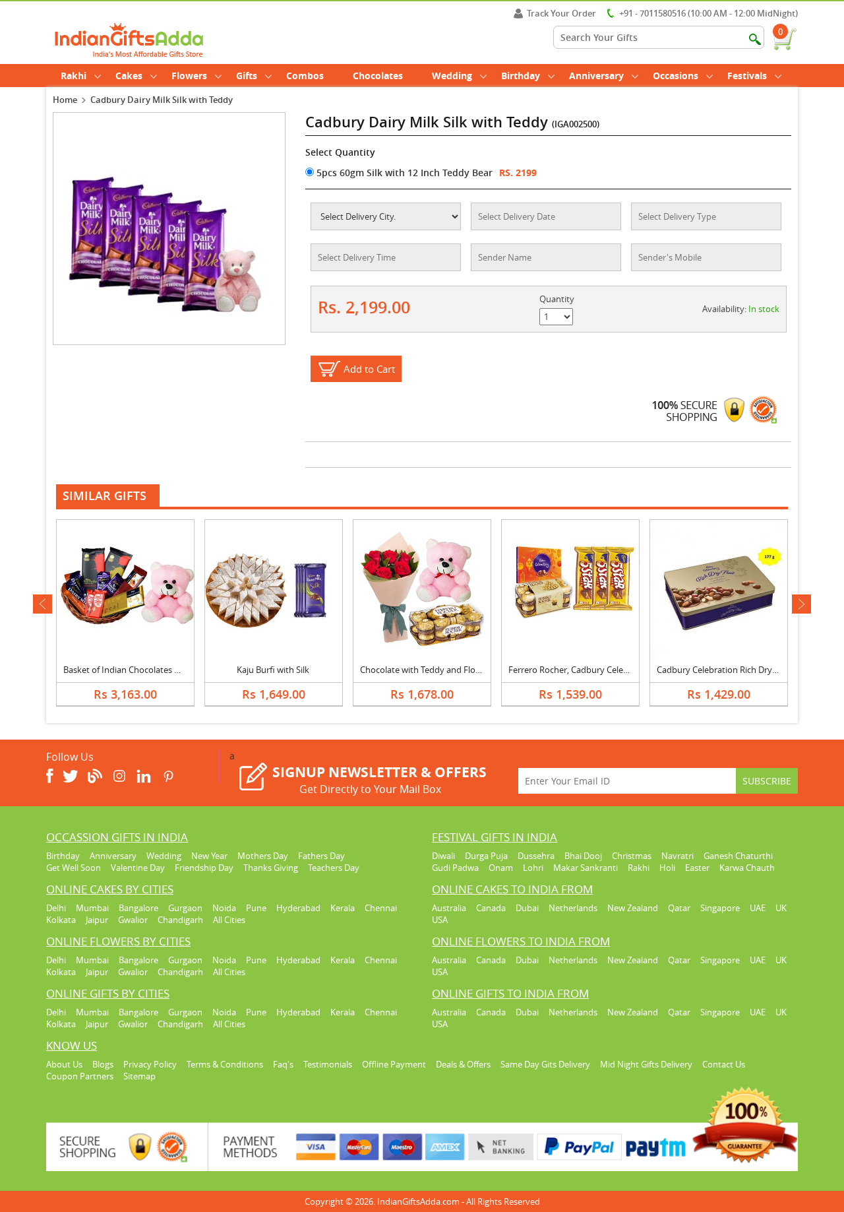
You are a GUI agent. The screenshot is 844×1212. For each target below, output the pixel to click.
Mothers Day (262, 856)
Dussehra (536, 856)
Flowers (189, 75)
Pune (256, 908)
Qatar (679, 908)
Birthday (520, 75)
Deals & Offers (463, 1064)
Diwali (443, 856)
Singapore (720, 908)
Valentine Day (138, 868)
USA (440, 920)
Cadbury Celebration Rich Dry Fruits (727, 670)
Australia (449, 908)
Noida (224, 908)
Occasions (675, 75)
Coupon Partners (79, 1076)
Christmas (631, 856)
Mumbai (92, 908)
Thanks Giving (270, 868)
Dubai (527, 908)
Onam (501, 868)
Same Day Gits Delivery (545, 1064)
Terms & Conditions (225, 1064)
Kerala (342, 908)
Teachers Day (333, 868)
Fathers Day (321, 856)
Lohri (533, 868)
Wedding (452, 75)
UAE (758, 908)
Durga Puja (486, 856)
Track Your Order (561, 13)
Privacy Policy (150, 1064)
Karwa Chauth (747, 868)
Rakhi (73, 75)
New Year (209, 856)
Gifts (246, 75)
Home (65, 100)
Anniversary (596, 75)
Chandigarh (180, 920)
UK (781, 908)
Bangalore (138, 908)
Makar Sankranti (585, 868)
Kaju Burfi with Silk (273, 670)
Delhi (56, 908)
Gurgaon (185, 908)
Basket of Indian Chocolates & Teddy (134, 670)
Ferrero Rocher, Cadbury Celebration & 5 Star (596, 670)
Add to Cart (369, 368)
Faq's (283, 1064)
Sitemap (139, 1076)
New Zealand (632, 908)
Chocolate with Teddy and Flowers (427, 670)
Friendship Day (204, 868)
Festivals (747, 75)
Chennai (381, 908)
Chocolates (378, 75)
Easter (697, 868)
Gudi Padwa (455, 868)
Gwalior (133, 920)
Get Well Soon (73, 868)
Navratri (677, 856)
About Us (64, 1064)
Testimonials (327, 1064)
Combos (305, 75)
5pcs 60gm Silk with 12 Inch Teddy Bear (403, 172)
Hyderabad (298, 908)
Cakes (128, 75)
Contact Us (723, 1064)
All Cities (229, 920)
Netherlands (573, 908)
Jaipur (97, 920)
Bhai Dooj (583, 856)
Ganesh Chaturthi (738, 856)
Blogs (102, 1064)
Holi (667, 868)
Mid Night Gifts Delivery (646, 1064)
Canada (491, 908)
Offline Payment (394, 1064)
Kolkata (61, 920)
